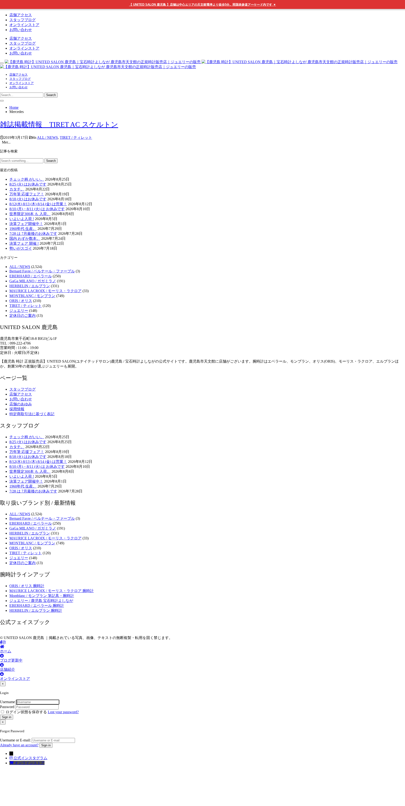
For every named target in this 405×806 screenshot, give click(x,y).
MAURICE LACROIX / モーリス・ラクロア (45, 291)
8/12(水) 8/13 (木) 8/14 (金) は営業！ (38, 204)
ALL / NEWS (47, 138)
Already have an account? (19, 745)
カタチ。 (16, 189)
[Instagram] (4, 642)
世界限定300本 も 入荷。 (30, 214)
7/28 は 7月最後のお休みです (33, 234)
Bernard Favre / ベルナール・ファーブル (42, 271)
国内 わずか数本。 (24, 238)
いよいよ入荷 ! (21, 219)
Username (7, 702)
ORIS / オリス (20, 301)
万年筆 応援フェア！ (26, 194)
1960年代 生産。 (23, 229)
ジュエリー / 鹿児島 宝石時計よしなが (41, 601)
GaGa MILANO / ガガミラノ (32, 281)
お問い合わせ (20, 30)
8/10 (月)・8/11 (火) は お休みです (37, 209)
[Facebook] (1, 642)
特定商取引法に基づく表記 (31, 414)
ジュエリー (18, 311)
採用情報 (16, 409)
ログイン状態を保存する (26, 712)
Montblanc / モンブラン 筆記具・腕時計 (41, 596)
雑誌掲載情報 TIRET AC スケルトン (59, 124)
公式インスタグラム (30, 758)
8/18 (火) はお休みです (27, 199)
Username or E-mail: (15, 740)
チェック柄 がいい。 (26, 179)
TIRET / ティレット (76, 138)
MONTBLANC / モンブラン (32, 296)
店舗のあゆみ (20, 404)
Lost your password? (63, 712)
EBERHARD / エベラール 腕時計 (36, 606)
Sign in (6, 717)
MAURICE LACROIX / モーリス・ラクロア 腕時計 (51, 591)
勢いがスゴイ (20, 248)
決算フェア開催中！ (26, 224)
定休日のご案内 (22, 316)
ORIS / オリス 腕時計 (26, 586)
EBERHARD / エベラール (30, 276)
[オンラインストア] (12, 763)
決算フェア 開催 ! (24, 243)
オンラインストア (24, 25)
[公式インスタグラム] (11, 758)
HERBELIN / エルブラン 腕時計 (35, 610)
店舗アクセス (20, 15)
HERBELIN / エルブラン (29, 286)
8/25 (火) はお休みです (27, 184)
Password (7, 707)
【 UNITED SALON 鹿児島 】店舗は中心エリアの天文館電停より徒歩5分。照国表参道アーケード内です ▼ (202, 4)
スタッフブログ (22, 20)
